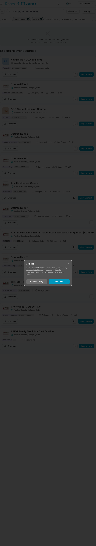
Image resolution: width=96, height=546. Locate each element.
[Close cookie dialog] (68, 263)
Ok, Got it (59, 281)
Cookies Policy (36, 281)
